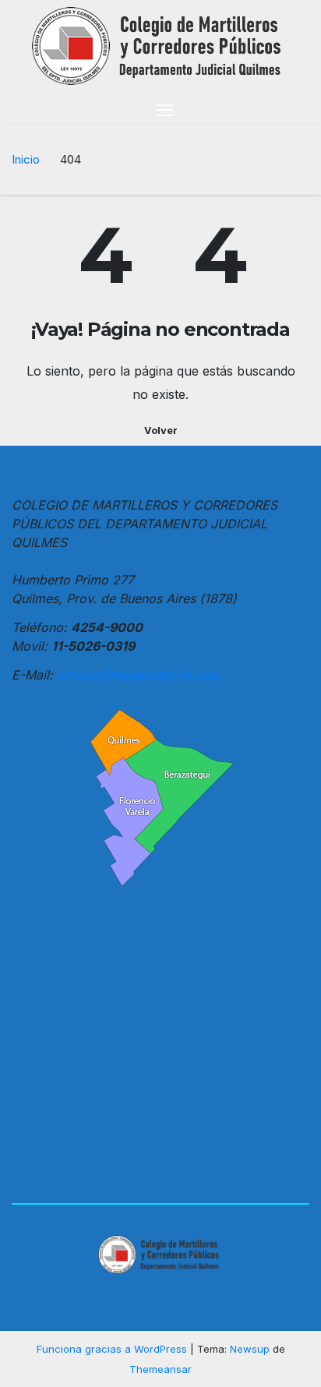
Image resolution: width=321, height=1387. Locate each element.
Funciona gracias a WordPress (113, 1349)
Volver (161, 430)
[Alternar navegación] (165, 109)
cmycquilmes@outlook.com (138, 675)
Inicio (26, 159)
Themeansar (160, 1369)
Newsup (250, 1349)
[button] (300, 109)
